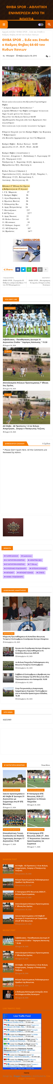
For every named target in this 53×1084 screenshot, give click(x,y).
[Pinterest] (34, 269)
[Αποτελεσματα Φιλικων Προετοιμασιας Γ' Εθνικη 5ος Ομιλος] (8, 907)
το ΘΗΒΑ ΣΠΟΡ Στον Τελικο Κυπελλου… (21, 1035)
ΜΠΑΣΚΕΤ (10, 572)
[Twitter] (23, 269)
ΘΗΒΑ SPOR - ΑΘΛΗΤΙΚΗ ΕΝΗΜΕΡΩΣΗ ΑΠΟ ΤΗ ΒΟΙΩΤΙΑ (26, 13)
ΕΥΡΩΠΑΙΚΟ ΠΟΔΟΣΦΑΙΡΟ (16, 568)
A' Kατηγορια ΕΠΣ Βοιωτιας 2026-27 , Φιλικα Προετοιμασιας (30, 893)
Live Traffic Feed (22, 1016)
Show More (45, 765)
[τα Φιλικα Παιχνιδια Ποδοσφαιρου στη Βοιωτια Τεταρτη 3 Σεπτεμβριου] (8, 665)
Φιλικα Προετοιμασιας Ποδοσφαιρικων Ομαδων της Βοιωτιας (32, 880)
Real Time (21, 1068)
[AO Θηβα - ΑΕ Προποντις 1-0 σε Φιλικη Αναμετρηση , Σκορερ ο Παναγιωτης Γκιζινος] (8, 869)
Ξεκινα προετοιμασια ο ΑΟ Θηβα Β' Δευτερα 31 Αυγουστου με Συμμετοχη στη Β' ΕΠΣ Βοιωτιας (13, 798)
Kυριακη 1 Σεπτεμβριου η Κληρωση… (21, 1065)
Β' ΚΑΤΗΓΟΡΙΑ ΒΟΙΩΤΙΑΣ (15, 564)
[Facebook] (17, 269)
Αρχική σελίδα (8, 32)
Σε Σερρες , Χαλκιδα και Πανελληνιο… (21, 1040)
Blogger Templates (22, 1076)
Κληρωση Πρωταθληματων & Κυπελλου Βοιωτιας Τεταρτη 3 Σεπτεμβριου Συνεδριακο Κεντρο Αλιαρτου (26, 637)
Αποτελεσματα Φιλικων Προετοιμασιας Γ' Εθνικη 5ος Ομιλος (25, 384)
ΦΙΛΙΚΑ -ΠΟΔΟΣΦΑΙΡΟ (14, 577)
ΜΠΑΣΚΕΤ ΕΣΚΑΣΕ (26, 572)
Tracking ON (30, 1068)
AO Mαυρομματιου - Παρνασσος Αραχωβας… (19, 1055)
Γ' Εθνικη (33, 564)
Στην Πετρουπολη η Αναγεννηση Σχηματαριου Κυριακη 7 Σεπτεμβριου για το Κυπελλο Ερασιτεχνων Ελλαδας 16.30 (31, 692)
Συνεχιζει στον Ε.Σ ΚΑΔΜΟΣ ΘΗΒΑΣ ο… (21, 1030)
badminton (27, 556)
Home (26, 1073)
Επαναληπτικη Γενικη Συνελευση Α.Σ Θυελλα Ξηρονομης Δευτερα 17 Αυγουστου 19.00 (13, 837)
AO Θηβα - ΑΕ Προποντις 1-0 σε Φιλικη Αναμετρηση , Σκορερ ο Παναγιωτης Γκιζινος (24, 427)
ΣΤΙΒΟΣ (41, 572)
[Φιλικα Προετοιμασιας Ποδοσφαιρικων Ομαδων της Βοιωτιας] (8, 883)
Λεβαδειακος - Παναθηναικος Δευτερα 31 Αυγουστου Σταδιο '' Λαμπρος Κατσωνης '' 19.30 (25, 340)
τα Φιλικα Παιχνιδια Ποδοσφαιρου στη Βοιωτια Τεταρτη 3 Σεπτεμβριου (32, 663)
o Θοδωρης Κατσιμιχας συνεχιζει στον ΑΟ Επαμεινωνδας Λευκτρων (31, 993)
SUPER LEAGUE (12, 556)
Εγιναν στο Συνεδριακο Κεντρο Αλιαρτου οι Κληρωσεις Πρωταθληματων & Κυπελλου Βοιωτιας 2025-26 (32, 650)
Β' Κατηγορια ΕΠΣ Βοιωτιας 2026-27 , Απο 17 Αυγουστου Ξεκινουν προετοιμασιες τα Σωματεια (38, 838)
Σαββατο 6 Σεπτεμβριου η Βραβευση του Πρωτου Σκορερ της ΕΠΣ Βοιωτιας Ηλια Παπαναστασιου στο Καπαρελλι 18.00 (32, 676)
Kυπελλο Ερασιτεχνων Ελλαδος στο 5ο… (21, 1021)
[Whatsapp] (28, 269)
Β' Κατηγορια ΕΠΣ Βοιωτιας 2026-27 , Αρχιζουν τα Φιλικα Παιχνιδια (36, 797)
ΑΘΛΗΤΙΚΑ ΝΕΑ (36, 560)
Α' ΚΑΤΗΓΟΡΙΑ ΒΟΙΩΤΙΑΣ (15, 560)
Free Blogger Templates (34, 1077)
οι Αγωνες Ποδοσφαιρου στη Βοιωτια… (20, 1060)
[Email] (40, 269)
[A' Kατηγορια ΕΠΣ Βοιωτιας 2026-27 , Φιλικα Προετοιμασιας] (8, 895)
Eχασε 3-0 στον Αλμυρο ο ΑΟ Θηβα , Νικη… (21, 1026)
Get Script (14, 1068)
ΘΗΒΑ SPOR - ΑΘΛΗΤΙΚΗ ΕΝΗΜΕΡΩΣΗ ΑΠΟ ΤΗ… (19, 1051)
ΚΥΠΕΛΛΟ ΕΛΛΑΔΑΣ (39, 568)
